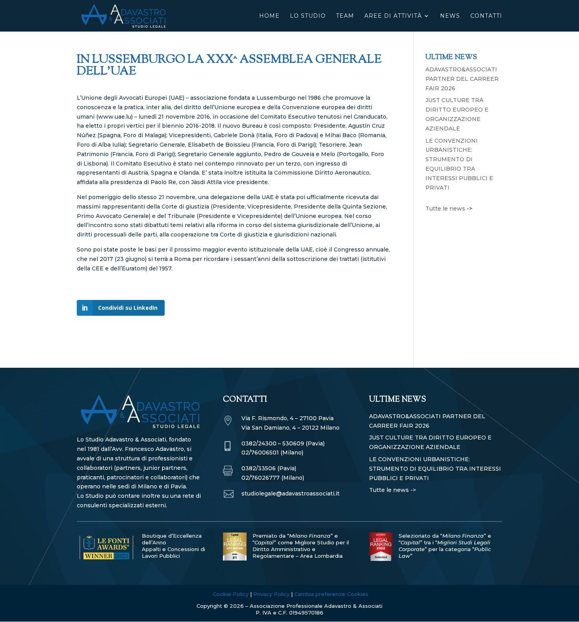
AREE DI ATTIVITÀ (393, 16)
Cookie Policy (231, 594)
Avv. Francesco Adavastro (148, 449)
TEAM (345, 16)
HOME (269, 16)
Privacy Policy (271, 594)
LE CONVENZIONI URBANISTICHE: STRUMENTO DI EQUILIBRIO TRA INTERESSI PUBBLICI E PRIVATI (435, 469)
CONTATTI (486, 16)
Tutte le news (445, 208)
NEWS (450, 16)
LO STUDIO (308, 16)
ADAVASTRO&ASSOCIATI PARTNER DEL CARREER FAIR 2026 (462, 79)
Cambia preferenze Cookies (331, 594)
